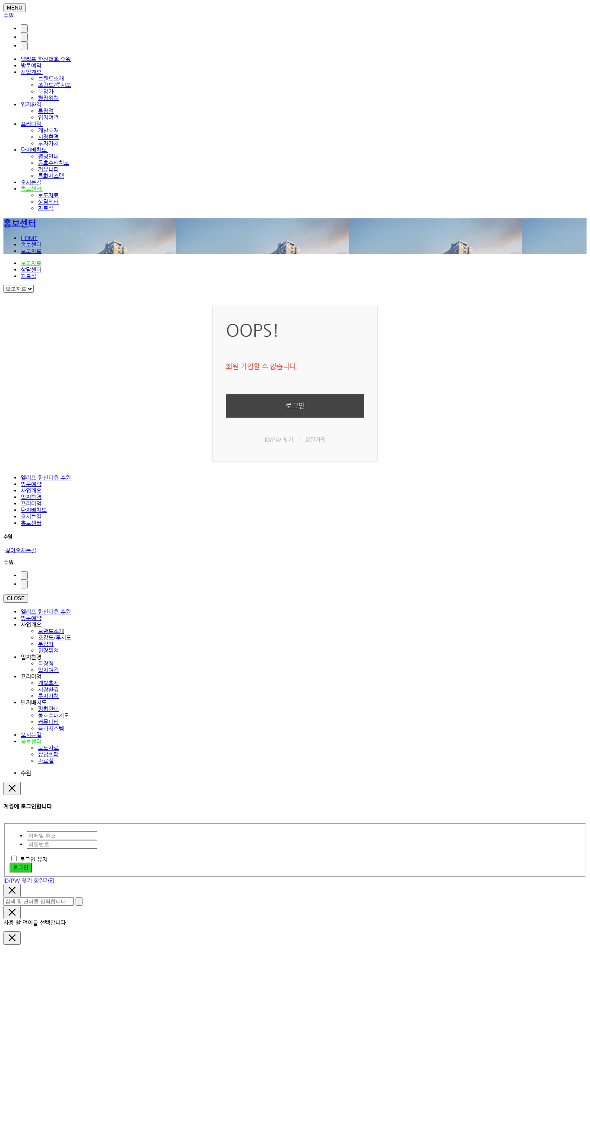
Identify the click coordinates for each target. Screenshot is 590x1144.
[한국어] (24, 28)
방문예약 (31, 65)
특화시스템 (51, 176)
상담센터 (48, 201)
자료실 (46, 208)
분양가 (46, 91)
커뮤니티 (48, 169)
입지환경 (32, 104)
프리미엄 (32, 124)
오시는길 (31, 182)
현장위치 (48, 98)
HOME (29, 238)
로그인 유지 (34, 859)
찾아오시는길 (20, 550)
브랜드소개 (51, 78)
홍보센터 (32, 188)
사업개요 (32, 72)
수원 (8, 15)
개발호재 (48, 130)
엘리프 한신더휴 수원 (46, 59)
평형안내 (48, 156)
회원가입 (315, 439)
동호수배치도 (53, 163)
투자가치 (48, 143)
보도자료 (48, 195)
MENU (14, 8)
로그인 (295, 406)
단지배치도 (34, 150)
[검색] (24, 37)
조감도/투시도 (54, 85)
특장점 (46, 111)
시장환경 (48, 137)
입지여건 (48, 117)
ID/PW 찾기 (279, 439)
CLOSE (16, 598)
